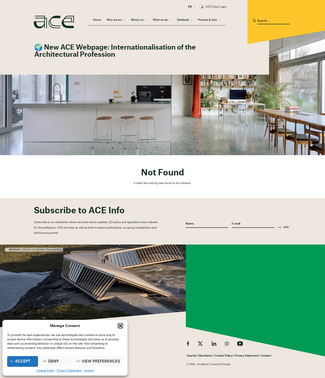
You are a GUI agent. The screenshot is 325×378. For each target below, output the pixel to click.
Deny (53, 361)
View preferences (101, 361)
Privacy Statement (69, 370)
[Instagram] (227, 343)
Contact (266, 355)
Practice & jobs (207, 20)
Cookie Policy (45, 370)
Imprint (89, 370)
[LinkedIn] (214, 343)
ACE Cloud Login (216, 6)
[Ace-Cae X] (200, 343)
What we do (160, 20)
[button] (120, 325)
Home (97, 20)
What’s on (137, 20)
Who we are (114, 20)
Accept (22, 361)
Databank (183, 20)
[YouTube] (240, 343)
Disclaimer (206, 355)
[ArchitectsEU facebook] (188, 343)
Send (286, 227)
